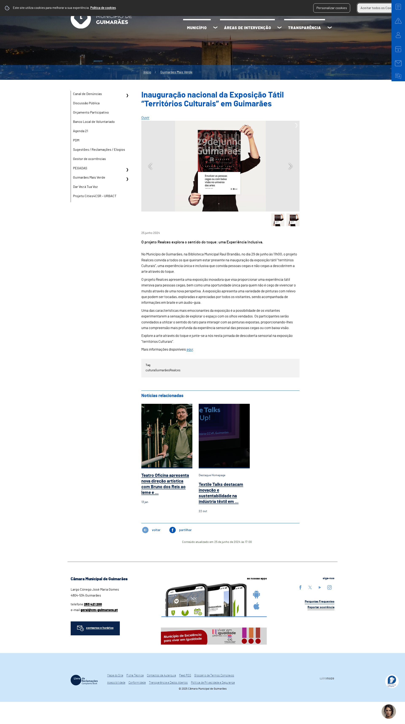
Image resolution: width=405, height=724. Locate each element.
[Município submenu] (215, 28)
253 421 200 (93, 604)
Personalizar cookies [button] (331, 8)
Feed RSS (185, 675)
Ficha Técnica (135, 675)
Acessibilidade (116, 682)
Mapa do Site (115, 675)
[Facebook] (300, 587)
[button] (277, 219)
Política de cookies (103, 7)
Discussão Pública (86, 103)
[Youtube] (320, 587)
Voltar (156, 530)
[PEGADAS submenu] (127, 169)
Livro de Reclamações (84, 680)
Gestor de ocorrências (89, 159)
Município (197, 28)
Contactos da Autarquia (161, 675)
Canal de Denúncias (87, 94)
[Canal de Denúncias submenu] (127, 95)
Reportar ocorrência (321, 607)
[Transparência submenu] (329, 28)
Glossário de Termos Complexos (214, 675)
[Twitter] (310, 587)
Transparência (304, 28)
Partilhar (185, 530)
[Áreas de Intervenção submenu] (279, 28)
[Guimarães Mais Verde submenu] (127, 179)
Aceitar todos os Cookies (378, 8)
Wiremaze (327, 678)
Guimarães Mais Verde (176, 72)
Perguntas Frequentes (319, 601)
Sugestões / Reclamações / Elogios (99, 149)
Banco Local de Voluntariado (94, 121)
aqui (189, 349)
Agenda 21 (80, 131)
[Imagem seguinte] (290, 166)
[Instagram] (329, 587)
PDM (76, 140)
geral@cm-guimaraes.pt (99, 610)
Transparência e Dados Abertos (168, 682)
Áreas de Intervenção (247, 28)
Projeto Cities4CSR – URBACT (94, 196)
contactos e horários (99, 627)
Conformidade (137, 682)
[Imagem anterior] (150, 166)
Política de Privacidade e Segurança (213, 682)
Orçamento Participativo (91, 112)
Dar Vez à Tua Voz (85, 186)
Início (147, 72)
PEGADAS (80, 168)
